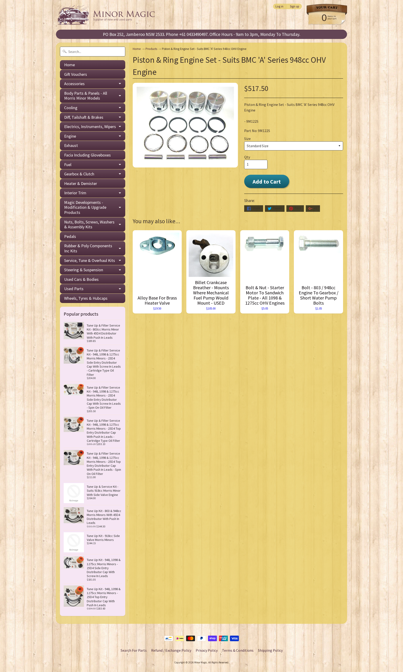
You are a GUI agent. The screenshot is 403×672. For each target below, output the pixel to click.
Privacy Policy (207, 650)
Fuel (67, 164)
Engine (70, 136)
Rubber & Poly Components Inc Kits (88, 248)
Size (247, 138)
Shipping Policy (270, 650)
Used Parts (73, 288)
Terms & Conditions (238, 650)
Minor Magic (200, 662)
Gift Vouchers (75, 74)
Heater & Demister (80, 183)
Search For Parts (134, 650)
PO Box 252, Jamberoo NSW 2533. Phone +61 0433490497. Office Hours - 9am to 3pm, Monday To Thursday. (201, 34)
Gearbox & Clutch (79, 174)
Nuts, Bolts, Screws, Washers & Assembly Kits (89, 224)
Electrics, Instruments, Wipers (90, 126)
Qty (247, 157)
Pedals (70, 236)
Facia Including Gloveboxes (87, 155)
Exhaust (71, 145)
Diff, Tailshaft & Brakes (83, 117)
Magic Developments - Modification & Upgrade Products (85, 207)
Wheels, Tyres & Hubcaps (86, 298)
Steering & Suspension (83, 269)
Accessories (74, 83)
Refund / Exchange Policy (171, 650)
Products (151, 49)
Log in (279, 6)
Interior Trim (75, 192)
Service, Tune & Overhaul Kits (89, 260)
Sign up (294, 6)
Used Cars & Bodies (81, 279)
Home (69, 64)
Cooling (70, 107)
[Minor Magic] (108, 15)
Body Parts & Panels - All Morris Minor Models (85, 96)
